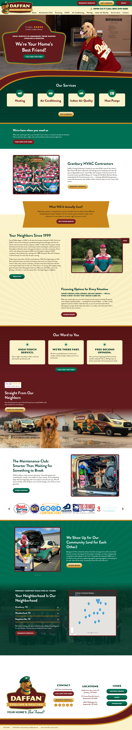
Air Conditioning (78, 12)
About (34, 12)
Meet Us (17, 276)
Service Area (115, 12)
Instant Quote (117, 691)
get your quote (66, 221)
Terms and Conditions (46, 727)
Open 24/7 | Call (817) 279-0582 (110, 9)
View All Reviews (15, 409)
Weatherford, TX (23, 613)
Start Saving (21, 490)
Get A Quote (66, 114)
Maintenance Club (45, 12)
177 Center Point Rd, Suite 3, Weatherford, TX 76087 (90, 697)
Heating (89, 12)
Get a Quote (106, 3)
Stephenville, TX (22, 619)
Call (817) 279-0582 (34, 57)
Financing (58, 12)
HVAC (67, 12)
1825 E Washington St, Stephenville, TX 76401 (90, 703)
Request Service (87, 3)
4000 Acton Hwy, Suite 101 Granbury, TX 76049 (90, 691)
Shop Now (66, 673)
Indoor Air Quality (101, 12)
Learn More (69, 314)
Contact (126, 12)
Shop (123, 3)
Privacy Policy (55, 727)
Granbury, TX (21, 607)
